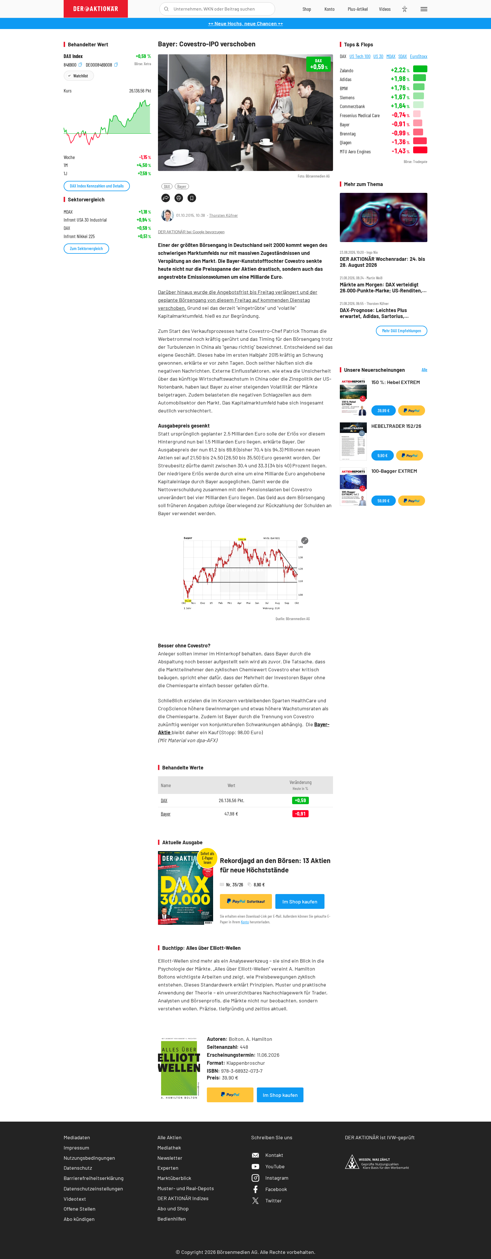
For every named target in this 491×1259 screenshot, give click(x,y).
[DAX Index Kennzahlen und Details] (107, 122)
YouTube (275, 1166)
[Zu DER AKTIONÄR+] (357, 9)
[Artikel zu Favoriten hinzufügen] (192, 198)
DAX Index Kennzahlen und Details (97, 185)
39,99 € (384, 410)
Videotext (75, 1199)
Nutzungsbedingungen (89, 1158)
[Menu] (423, 9)
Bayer (181, 186)
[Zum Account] (329, 9)
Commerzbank (352, 106)
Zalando (346, 70)
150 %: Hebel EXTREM (395, 382)
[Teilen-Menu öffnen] (165, 198)
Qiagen (345, 142)
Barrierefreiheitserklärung (94, 1178)
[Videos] (384, 9)
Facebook (276, 1189)
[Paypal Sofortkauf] (230, 1094)
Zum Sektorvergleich (86, 248)
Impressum (76, 1147)
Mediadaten (77, 1137)
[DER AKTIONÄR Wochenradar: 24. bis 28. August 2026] (383, 217)
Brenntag (347, 134)
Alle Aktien (169, 1137)
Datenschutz (78, 1168)
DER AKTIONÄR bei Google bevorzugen (191, 232)
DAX (167, 186)
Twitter (273, 1200)
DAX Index (73, 56)
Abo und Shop (173, 1208)
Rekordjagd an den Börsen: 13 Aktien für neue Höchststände (275, 865)
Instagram (276, 1178)
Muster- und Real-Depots (185, 1188)
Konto (245, 921)
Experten (167, 1168)
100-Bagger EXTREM (394, 471)
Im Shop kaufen (299, 901)
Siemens (347, 97)
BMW (344, 88)
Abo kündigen (79, 1219)
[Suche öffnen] (166, 9)
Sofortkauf (256, 901)
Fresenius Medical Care (360, 115)
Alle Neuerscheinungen (417, 370)
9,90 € (383, 455)
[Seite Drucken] (178, 198)
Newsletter (169, 1158)
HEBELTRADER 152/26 (396, 426)
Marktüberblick (174, 1178)
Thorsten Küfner (223, 215)
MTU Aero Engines (355, 151)
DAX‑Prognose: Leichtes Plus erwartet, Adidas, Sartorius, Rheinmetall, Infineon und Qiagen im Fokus (381, 313)
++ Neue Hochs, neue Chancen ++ (245, 23)
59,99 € (384, 500)
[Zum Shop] (307, 9)
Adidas (345, 79)
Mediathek (169, 1147)
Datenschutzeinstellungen (93, 1188)
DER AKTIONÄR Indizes (183, 1198)
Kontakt (274, 1155)
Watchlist (80, 75)
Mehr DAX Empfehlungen (401, 330)
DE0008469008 (99, 63)
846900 (71, 63)
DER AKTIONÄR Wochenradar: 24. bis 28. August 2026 (382, 262)
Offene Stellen (79, 1209)
